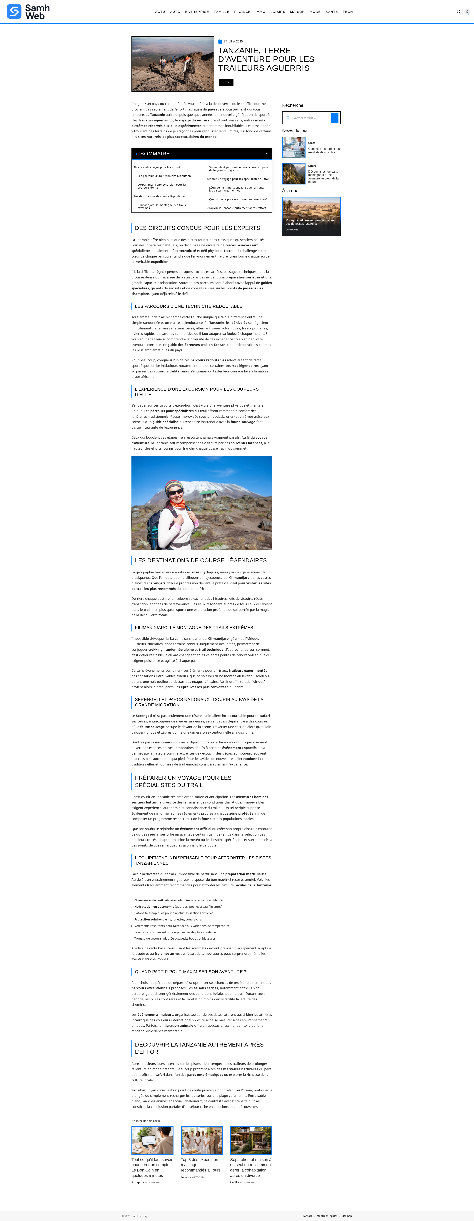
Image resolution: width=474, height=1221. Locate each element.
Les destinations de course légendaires (160, 196)
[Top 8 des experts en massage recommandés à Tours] (202, 1140)
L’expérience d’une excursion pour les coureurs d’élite (162, 186)
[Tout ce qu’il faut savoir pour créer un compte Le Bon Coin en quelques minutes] (152, 1140)
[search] (458, 12)
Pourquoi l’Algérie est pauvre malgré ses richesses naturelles (310, 222)
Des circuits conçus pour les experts (157, 167)
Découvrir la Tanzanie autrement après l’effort (236, 208)
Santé (311, 143)
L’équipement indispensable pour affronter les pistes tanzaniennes (237, 189)
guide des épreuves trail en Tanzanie (198, 344)
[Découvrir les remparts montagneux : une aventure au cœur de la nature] (294, 173)
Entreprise (137, 1182)
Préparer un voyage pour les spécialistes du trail (238, 179)
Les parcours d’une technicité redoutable (165, 176)
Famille (234, 1182)
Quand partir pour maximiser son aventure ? (238, 199)
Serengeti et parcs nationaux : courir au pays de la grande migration (238, 168)
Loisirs (184, 1177)
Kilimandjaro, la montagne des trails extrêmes (162, 206)
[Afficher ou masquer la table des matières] (219, 153)
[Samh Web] (28, 12)
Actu (226, 82)
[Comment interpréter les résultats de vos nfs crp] (294, 147)
